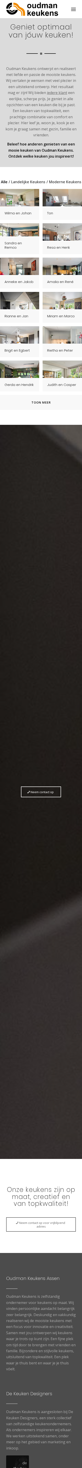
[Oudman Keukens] (34, 9)
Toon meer (41, 402)
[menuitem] (73, 9)
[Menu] (73, 9)
